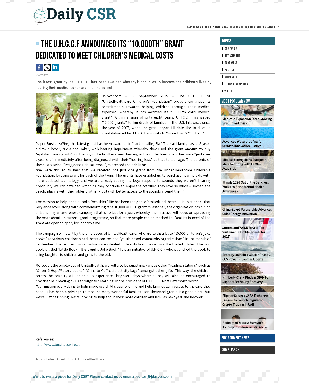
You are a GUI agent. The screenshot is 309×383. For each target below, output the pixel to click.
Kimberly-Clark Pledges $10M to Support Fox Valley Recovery (245, 279)
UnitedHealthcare (92, 359)
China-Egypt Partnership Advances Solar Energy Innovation (247, 211)
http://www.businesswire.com (59, 344)
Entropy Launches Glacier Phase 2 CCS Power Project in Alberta (246, 257)
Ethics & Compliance (236, 84)
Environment (232, 56)
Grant (61, 359)
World (228, 91)
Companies (230, 49)
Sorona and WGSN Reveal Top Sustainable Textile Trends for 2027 (243, 232)
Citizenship (231, 77)
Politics (229, 70)
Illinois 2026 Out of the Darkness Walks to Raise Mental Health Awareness (245, 186)
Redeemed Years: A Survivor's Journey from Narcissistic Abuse (245, 324)
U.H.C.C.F (73, 359)
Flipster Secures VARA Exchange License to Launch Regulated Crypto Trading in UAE (245, 300)
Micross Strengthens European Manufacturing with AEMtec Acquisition (244, 164)
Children (49, 359)
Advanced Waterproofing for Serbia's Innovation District (242, 143)
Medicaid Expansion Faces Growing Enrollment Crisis (247, 121)
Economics (230, 63)
